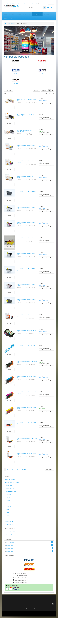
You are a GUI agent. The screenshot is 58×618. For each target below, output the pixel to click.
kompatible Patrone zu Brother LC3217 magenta (26, 223)
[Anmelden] (48, 7)
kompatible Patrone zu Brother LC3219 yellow (26, 300)
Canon (42, 64)
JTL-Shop (32, 614)
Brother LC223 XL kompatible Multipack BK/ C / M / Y (26, 115)
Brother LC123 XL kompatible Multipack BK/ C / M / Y (26, 100)
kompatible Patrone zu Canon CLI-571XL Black (27, 423)
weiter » (24, 469)
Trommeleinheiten (8, 18)
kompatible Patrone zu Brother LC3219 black (26, 254)
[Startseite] (5, 23)
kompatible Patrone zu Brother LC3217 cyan (26, 207)
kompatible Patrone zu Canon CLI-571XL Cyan (27, 438)
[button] (49, 90)
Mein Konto (20, 3)
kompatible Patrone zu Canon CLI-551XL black (27, 361)
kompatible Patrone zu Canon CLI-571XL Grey (27, 454)
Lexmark (16, 83)
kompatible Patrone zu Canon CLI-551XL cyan (27, 377)
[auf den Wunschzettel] (50, 103)
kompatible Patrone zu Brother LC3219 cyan (26, 269)
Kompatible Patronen (11, 491)
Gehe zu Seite (49, 469)
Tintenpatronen (37, 14)
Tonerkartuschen (48, 14)
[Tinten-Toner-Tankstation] (11, 6)
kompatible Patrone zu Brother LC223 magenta (26, 161)
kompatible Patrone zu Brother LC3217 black (26, 192)
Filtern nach (9, 90)
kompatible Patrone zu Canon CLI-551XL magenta (27, 392)
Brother (16, 64)
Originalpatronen (10, 488)
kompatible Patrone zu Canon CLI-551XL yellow (27, 408)
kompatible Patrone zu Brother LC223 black (26, 146)
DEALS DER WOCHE (9, 14)
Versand (37, 608)
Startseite (9, 3)
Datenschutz (14, 3)
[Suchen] (44, 7)
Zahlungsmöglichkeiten (29, 3)
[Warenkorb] (52, 7)
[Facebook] (53, 603)
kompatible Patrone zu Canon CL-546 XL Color (26, 331)
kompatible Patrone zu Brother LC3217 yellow (26, 238)
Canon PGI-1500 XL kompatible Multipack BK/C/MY (24, 130)
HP (42, 73)
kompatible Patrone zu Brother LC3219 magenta (26, 284)
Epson (15, 73)
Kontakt (36, 3)
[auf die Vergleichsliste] (43, 103)
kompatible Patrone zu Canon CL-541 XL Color (26, 315)
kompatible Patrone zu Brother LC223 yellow (26, 177)
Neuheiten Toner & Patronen (23, 14)
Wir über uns (41, 3)
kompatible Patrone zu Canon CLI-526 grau (26, 346)
